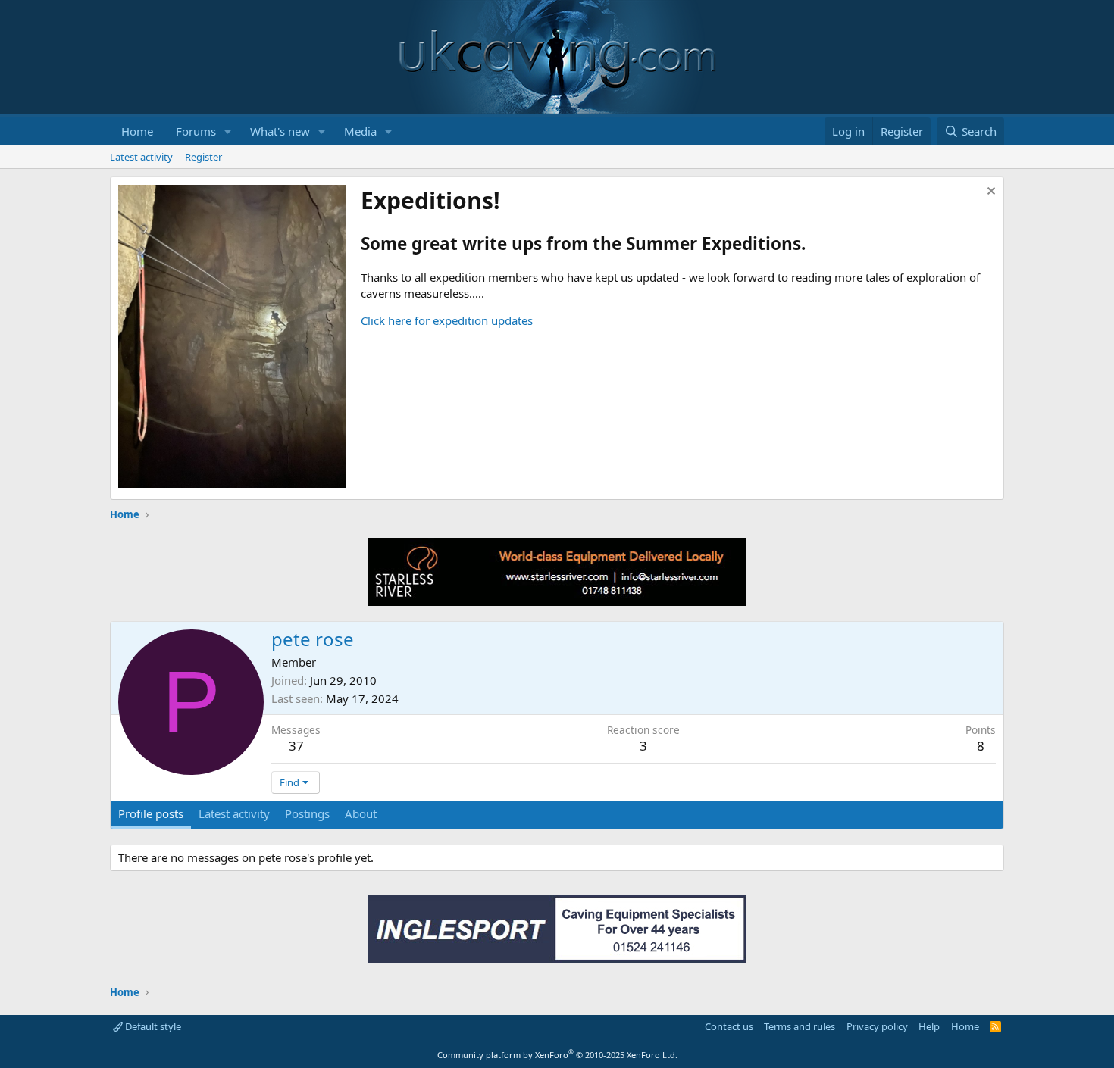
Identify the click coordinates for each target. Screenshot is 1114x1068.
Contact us (729, 1026)
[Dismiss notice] (989, 193)
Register (203, 157)
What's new (280, 131)
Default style (152, 1026)
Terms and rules (799, 1026)
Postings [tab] (307, 813)
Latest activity (141, 157)
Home (137, 131)
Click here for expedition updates (447, 320)
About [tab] (361, 813)
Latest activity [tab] (234, 813)
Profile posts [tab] (150, 813)
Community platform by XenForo (557, 1054)
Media (360, 131)
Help (929, 1026)
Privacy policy (877, 1026)
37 (296, 745)
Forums (196, 131)
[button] (228, 131)
